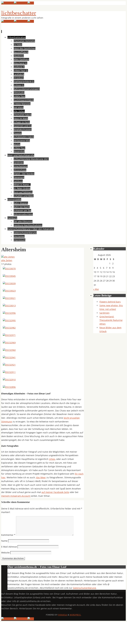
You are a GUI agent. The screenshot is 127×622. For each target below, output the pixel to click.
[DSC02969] (9, 342)
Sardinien (104, 312)
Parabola (62, 614)
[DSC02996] (9, 313)
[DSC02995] (9, 320)
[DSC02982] (9, 327)
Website (5, 552)
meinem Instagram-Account (16, 495)
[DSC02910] (9, 379)
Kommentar (8, 534)
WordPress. (75, 614)
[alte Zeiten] (8, 256)
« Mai (96, 289)
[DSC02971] (9, 335)
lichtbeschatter (18, 13)
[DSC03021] (9, 298)
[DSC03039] (9, 283)
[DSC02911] (9, 372)
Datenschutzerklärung (84, 587)
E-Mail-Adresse (9, 546)
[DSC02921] (9, 364)
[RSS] (31, 3)
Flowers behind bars (110, 301)
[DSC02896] (9, 387)
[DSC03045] (9, 276)
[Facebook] (7, 3)
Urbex (52, 459)
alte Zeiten (6, 260)
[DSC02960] (9, 350)
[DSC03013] (9, 305)
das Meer (41, 477)
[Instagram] (21, 3)
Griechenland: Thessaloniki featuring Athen (111, 320)
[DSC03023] (9, 290)
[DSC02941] (9, 357)
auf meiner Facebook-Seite (55, 492)
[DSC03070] (9, 268)
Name (4, 540)
